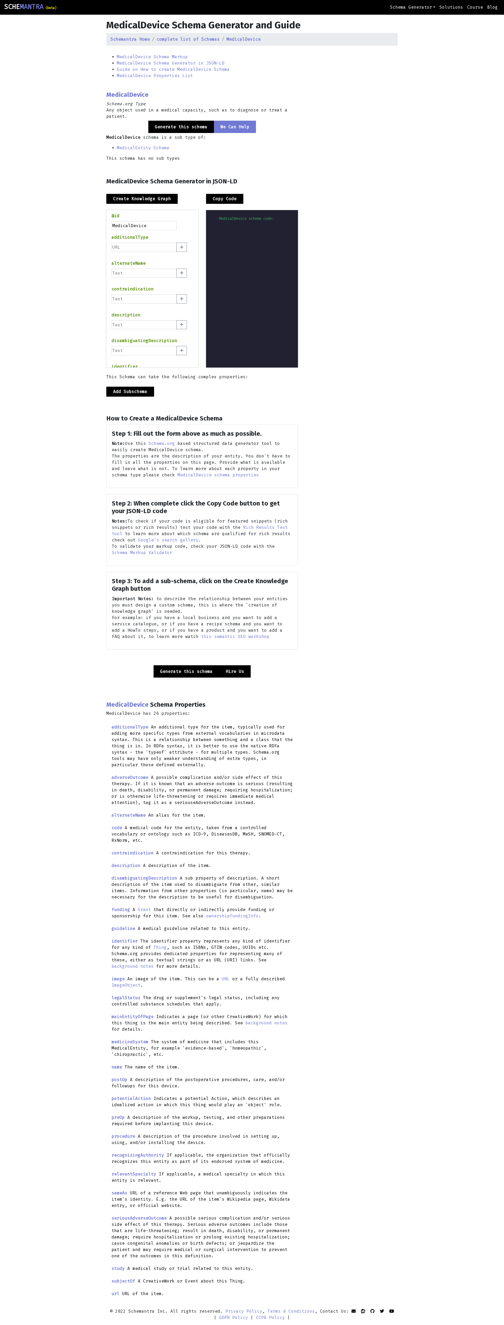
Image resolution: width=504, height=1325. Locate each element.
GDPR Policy (233, 1317)
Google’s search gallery (168, 540)
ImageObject (126, 985)
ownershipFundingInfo (232, 915)
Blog (492, 7)
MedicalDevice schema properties (218, 474)
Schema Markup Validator (142, 552)
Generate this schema (186, 671)
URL (226, 978)
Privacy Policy (243, 1311)
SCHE (30, 7)
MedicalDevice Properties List (155, 75)
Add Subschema (130, 391)
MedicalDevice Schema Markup (152, 56)
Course (475, 7)
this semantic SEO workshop (235, 636)
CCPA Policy (270, 1317)
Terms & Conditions (291, 1311)
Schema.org (162, 443)
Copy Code (225, 198)
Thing (160, 947)
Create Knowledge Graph (142, 198)
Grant (144, 909)
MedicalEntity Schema (143, 147)
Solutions (451, 7)
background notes (133, 966)
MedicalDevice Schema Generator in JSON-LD (170, 63)
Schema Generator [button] (411, 7)
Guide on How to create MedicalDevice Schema (173, 69)
